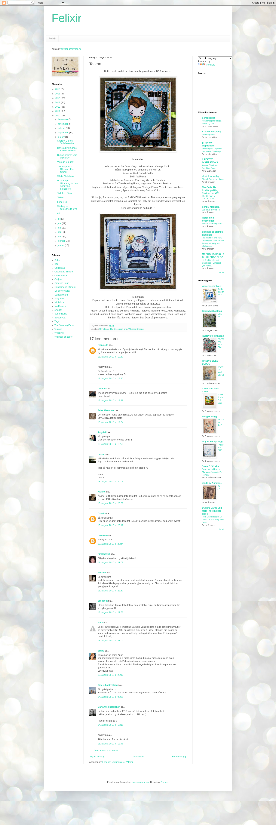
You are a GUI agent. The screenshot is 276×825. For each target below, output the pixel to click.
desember (63, 119)
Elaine (101, 650)
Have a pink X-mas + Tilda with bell (67, 149)
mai (60, 227)
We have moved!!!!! (211, 210)
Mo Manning (60, 306)
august (61, 137)
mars (60, 236)
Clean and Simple (63, 271)
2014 (58, 98)
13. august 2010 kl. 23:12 (110, 675)
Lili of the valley (62, 291)
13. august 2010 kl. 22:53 (110, 612)
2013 (58, 102)
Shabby (58, 310)
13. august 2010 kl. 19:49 (110, 400)
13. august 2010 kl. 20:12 (110, 525)
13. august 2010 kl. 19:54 (110, 422)
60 (58, 213)
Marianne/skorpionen (109, 707)
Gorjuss (58, 279)
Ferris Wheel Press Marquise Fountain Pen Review (212, 472)
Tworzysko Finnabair (213, 336)
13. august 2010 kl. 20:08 (110, 503)
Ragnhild (102, 432)
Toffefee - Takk (64, 193)
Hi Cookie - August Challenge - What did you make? (211, 263)
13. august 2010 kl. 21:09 (110, 562)
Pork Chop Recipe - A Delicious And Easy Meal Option (213, 519)
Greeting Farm (61, 283)
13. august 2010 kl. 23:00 (110, 640)
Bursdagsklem (208, 134)
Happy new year (221, 447)
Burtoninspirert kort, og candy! (67, 156)
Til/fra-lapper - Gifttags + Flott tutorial (66, 169)
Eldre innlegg (179, 756)
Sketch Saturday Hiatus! (213, 179)
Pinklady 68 (104, 554)
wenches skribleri (211, 286)
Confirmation (61, 275)
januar (61, 245)
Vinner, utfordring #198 (212, 223)
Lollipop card (61, 294)
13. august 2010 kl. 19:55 (110, 444)
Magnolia (59, 298)
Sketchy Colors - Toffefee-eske (65, 142)
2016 (58, 89)
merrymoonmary (141, 782)
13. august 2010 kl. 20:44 (110, 544)
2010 (58, 115)
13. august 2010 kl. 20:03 (110, 481)
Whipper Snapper (136, 329)
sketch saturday (210, 176)
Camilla (102, 513)
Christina (102, 388)
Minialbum (59, 302)
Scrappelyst (208, 118)
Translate (210, 64)
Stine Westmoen (106, 410)
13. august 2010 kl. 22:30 (110, 590)
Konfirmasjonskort (221, 292)
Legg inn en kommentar (106, 750)
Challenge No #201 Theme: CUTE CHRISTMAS (210, 196)
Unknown (103, 535)
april (60, 232)
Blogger (164, 782)
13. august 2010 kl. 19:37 (110, 356)
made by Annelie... (212, 483)
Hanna (101, 454)
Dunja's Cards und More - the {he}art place (212, 511)
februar (62, 241)
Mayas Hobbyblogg (212, 441)
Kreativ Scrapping (211, 131)
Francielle (103, 345)
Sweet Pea (60, 317)
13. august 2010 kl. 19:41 (110, 378)
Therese (102, 572)
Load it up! (62, 202)
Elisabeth (103, 601)
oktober (62, 128)
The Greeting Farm (118, 329)
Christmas (104, 329)
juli (59, 219)
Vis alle (221, 272)
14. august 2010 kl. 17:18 (110, 725)
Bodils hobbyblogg (212, 311)
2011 (58, 111)
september (63, 132)
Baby (57, 260)
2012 (58, 107)
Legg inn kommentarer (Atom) (117, 762)
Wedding (59, 333)
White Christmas (65, 176)
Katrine (102, 491)
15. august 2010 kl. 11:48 (110, 743)
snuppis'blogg (209, 416)
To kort (60, 197)
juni (60, 223)
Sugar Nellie (60, 313)
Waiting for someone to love (67, 207)
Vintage (58, 329)
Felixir (66, 18)
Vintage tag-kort (65, 162)
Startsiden (138, 756)
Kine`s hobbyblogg (108, 685)
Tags (56, 321)
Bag (56, 264)
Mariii (100, 622)
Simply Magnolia (210, 207)
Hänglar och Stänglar (65, 287)
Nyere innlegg (97, 756)
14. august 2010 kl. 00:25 (110, 697)
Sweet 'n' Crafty (210, 466)
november (63, 124)
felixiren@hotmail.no (70, 49)
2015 (58, 93)
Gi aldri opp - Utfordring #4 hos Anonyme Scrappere (67, 184)
